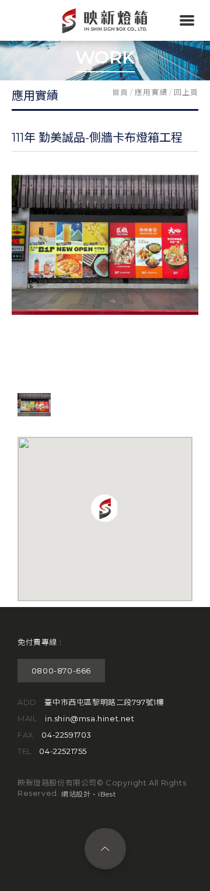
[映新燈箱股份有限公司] (105, 31)
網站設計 (75, 794)
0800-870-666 (61, 670)
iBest (107, 794)
